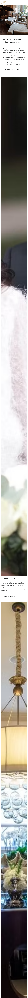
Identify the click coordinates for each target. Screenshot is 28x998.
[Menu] (26, 3)
